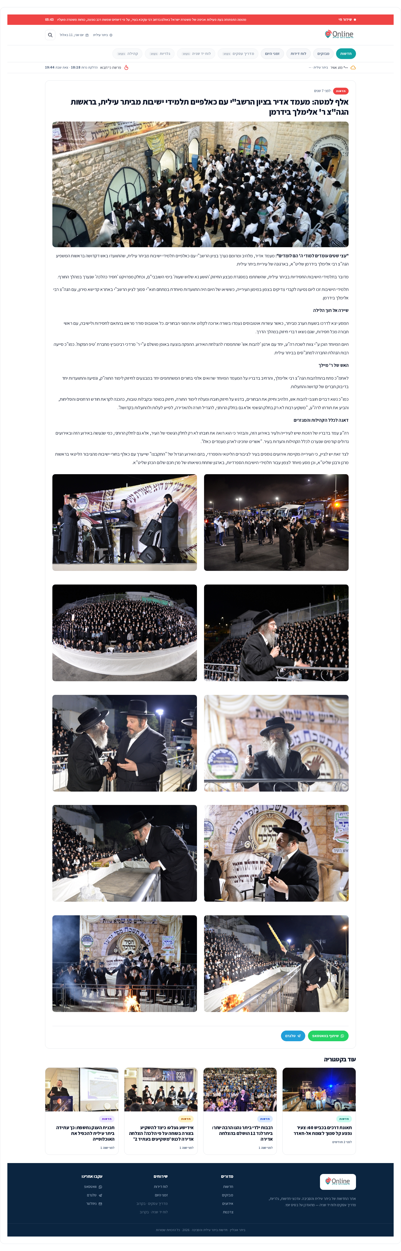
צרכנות (228, 1211)
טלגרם (290, 1035)
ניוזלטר (91, 1203)
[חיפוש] (50, 35)
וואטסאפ (90, 1186)
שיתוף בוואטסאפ (325, 1035)
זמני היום (272, 53)
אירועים (227, 1203)
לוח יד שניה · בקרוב (154, 1211)
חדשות (346, 53)
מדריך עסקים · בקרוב (152, 1203)
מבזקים (323, 53)
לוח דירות (298, 53)
